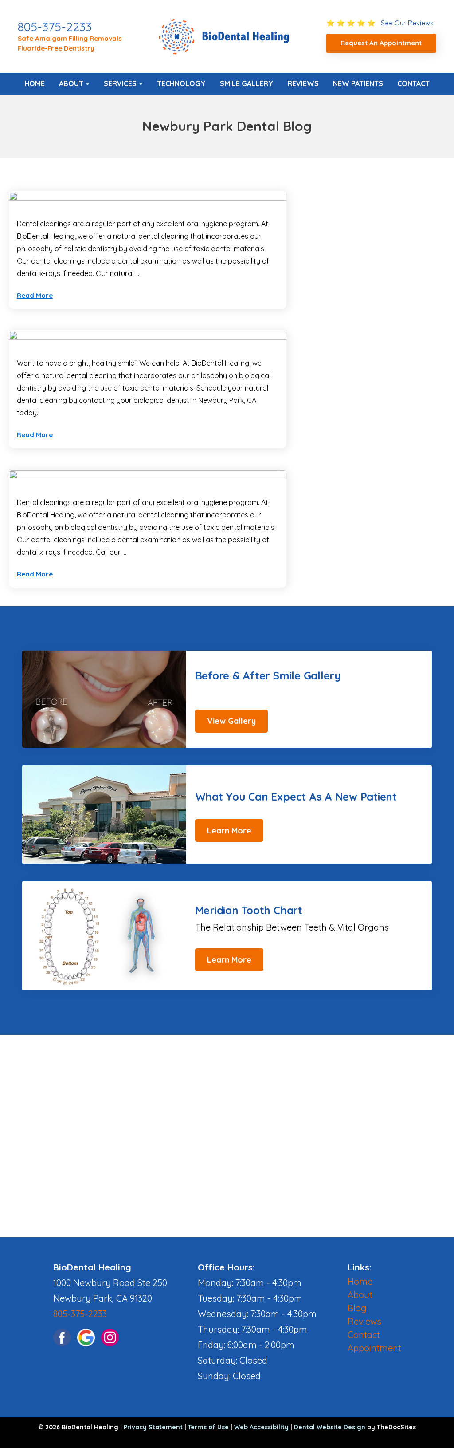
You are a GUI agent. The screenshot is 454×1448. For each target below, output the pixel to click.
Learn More (229, 830)
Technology (181, 83)
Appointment (374, 1347)
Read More (35, 295)
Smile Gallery (246, 83)
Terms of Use (208, 1427)
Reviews (303, 83)
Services (120, 83)
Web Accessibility (261, 1427)
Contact (413, 83)
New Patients (358, 83)
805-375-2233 (55, 26)
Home (34, 83)
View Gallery (231, 721)
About (71, 83)
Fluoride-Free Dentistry (56, 48)
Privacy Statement (153, 1427)
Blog (357, 1308)
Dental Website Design (329, 1427)
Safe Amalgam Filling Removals (70, 38)
